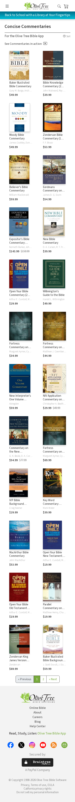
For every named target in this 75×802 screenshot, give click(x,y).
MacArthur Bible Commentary (19, 554)
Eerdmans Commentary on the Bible (52, 190)
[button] (59, 6)
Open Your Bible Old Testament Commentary (18, 608)
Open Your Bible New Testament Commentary (52, 556)
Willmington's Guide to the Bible (54, 293)
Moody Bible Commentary (17, 137)
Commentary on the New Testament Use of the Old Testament (20, 453)
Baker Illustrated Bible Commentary (20, 84)
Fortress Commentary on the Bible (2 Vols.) (53, 451)
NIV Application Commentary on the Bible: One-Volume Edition (52, 401)
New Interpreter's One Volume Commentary (20, 399)
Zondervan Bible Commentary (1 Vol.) (53, 138)
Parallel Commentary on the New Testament (52, 610)
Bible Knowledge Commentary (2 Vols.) (53, 86)
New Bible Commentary (50, 241)
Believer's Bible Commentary (18, 189)
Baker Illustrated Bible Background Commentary (53, 660)
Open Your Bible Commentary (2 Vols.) (18, 295)
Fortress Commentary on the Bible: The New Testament (20, 349)
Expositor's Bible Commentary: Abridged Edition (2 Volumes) (20, 244)
